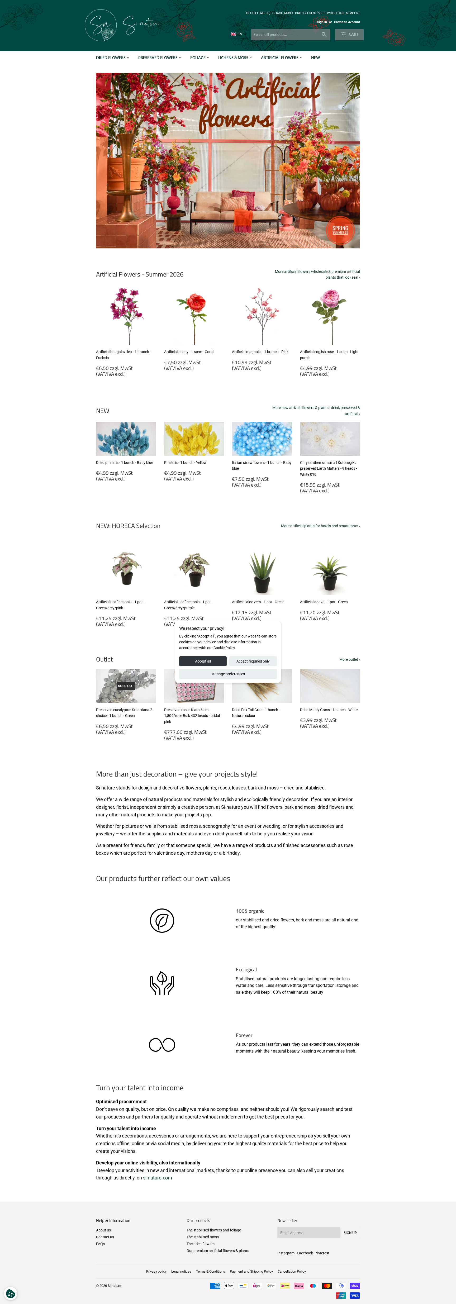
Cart (353, 34)
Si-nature (114, 1286)
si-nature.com (157, 1178)
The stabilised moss (203, 1237)
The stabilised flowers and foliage (214, 1230)
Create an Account (347, 22)
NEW (315, 57)
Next (349, 161)
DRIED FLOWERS (111, 57)
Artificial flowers (280, 57)
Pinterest (322, 1253)
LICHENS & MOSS (233, 57)
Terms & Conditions (210, 1271)
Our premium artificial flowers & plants (218, 1251)
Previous (107, 161)
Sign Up (350, 1233)
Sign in (322, 22)
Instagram (285, 1253)
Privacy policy (156, 1271)
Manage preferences (228, 674)
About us (103, 1230)
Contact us (105, 1237)
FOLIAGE (198, 57)
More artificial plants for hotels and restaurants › (320, 526)
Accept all (203, 661)
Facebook (305, 1253)
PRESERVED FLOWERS (158, 57)
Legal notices (181, 1271)
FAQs (100, 1244)
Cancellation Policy (292, 1271)
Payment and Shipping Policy (251, 1271)
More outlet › (349, 659)
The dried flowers (201, 1244)
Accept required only (253, 661)
